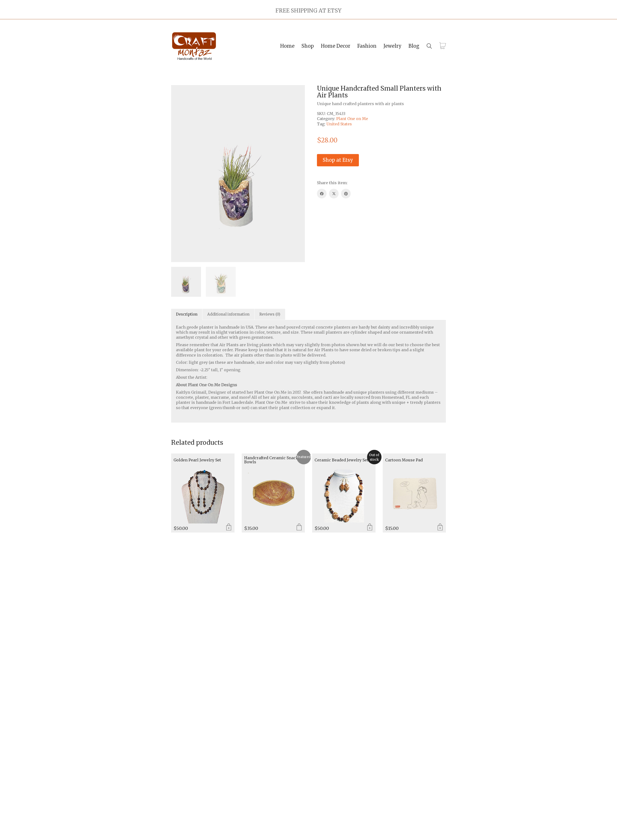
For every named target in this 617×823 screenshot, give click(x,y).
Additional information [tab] (228, 314)
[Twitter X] (334, 193)
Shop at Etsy (338, 160)
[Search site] (429, 46)
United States (339, 123)
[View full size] (177, 92)
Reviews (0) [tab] (269, 314)
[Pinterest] (346, 193)
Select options (299, 527)
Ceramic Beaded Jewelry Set (341, 460)
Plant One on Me (352, 118)
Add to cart (228, 527)
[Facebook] (322, 193)
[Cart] (442, 46)
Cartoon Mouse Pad (404, 460)
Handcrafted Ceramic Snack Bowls (271, 460)
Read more (369, 527)
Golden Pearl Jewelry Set (197, 460)
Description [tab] (186, 314)
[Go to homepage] (194, 46)
